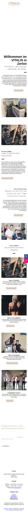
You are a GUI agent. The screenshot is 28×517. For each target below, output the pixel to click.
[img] (14, 4)
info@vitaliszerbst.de (16, 487)
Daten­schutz (15, 508)
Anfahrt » (14, 494)
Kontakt (10, 508)
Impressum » (14, 496)
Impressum (21, 508)
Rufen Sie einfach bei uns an (12, 438)
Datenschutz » (14, 497)
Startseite (6, 508)
